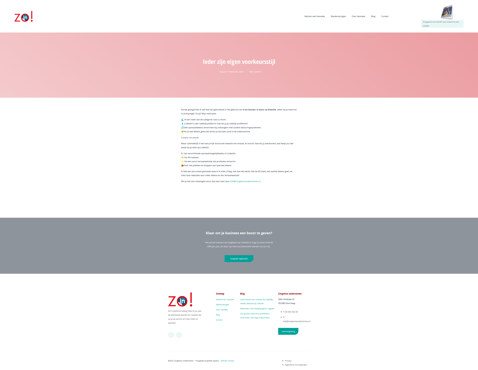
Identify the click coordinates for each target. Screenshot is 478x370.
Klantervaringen (338, 16)
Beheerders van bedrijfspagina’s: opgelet (257, 308)
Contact (384, 16)
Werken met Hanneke (314, 16)
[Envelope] (179, 335)
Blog (373, 16)
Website (224, 361)
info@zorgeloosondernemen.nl (245, 181)
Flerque (231, 361)
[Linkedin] (171, 335)
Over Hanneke (358, 16)
